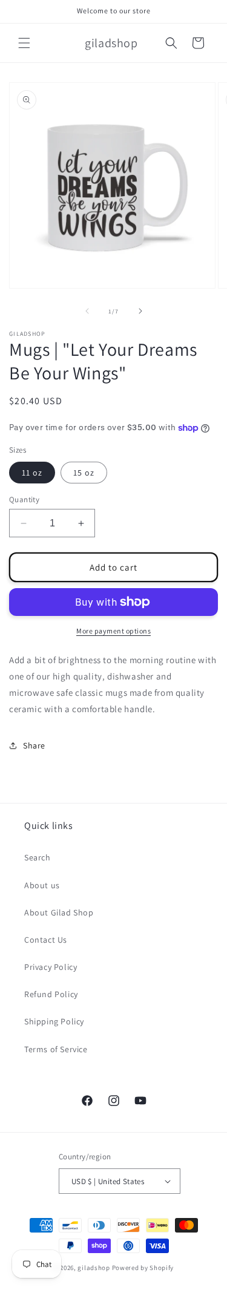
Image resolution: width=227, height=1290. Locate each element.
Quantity (24, 499)
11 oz (32, 472)
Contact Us (45, 939)
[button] (24, 43)
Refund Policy (51, 994)
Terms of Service (56, 1049)
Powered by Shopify (143, 1267)
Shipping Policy (54, 1021)
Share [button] (34, 745)
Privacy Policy (50, 966)
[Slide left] (87, 311)
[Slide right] (140, 311)
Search (37, 857)
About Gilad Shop (59, 912)
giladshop (93, 1267)
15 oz (83, 472)
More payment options (113, 630)
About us (42, 885)
